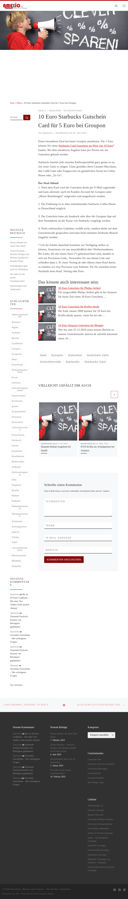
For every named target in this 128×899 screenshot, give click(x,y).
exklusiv (16, 382)
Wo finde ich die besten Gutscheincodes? (17, 277)
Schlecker (17, 521)
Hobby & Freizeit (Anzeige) (100, 833)
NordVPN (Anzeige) (97, 845)
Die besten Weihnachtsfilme (100, 824)
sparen (16, 532)
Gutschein (17, 422)
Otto (14, 479)
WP (17, 894)
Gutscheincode (20, 428)
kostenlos (17, 451)
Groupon (17, 417)
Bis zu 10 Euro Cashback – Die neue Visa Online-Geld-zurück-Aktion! (20, 601)
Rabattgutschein (20, 507)
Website (51, 550)
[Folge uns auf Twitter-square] (119, 890)
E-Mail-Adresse (58, 537)
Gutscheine (18, 435)
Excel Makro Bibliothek (98, 828)
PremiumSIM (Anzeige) (98, 850)
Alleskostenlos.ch (95, 805)
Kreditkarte (18, 456)
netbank (16, 467)
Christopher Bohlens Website (100, 819)
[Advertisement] (64, 73)
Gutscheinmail (94, 773)
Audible (16, 332)
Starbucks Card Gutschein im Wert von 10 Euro (86, 145)
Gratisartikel (19, 411)
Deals (19, 103)
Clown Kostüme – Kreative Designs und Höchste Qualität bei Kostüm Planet (19, 256)
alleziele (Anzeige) (96, 810)
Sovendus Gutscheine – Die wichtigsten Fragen (20, 638)
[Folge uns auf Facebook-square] (114, 890)
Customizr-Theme (46, 894)
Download (17, 364)
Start (12, 103)
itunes (15, 445)
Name (50, 525)
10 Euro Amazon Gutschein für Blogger (80, 325)
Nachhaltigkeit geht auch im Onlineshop (19, 268)
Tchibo (15, 537)
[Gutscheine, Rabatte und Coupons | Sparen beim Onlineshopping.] (15, 5)
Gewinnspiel (18, 395)
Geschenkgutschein (20, 389)
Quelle (15, 490)
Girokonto (17, 401)
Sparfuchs (47, 133)
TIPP (14, 542)
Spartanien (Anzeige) (97, 855)
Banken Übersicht (95, 815)
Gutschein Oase (94, 759)
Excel (15, 377)
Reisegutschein (20, 515)
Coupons (17, 354)
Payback (16, 485)
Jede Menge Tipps (96, 782)
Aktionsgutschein (20, 315)
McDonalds (18, 461)
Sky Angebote (16, 684)
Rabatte (16, 501)
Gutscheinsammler (96, 778)
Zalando (16, 566)
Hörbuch (16, 440)
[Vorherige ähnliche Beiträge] (106, 394)
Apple (15, 327)
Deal (14, 359)
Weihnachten (19, 555)
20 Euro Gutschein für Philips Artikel (79, 288)
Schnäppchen (19, 526)
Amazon (16, 322)
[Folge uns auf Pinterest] (124, 890)
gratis (15, 406)
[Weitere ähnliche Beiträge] (114, 394)
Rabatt (15, 495)
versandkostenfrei (19, 549)
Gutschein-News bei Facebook (101, 764)
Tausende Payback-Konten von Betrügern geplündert (23, 748)
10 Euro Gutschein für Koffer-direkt (78, 306)
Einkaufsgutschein (20, 371)
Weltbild (16, 561)
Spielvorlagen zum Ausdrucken (18, 288)
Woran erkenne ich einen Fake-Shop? (18, 244)
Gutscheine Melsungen (98, 769)
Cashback (17, 343)
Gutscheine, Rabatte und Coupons (27, 889)
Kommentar (55, 501)
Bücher (16, 338)
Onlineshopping (20, 473)
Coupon (16, 348)
